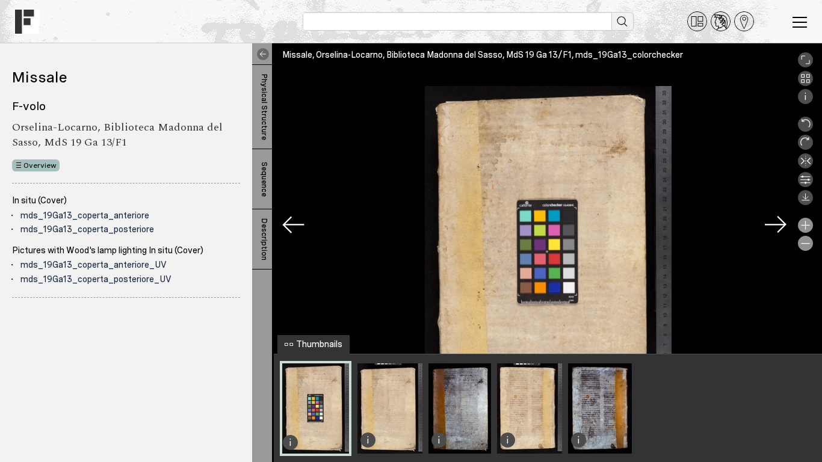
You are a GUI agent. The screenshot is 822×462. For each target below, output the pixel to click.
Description (264, 239)
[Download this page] (805, 202)
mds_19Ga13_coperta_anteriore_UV (93, 265)
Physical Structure (264, 107)
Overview (40, 165)
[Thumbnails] (805, 83)
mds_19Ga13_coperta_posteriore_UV (96, 279)
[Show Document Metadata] (805, 101)
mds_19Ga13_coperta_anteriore (84, 215)
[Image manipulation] (805, 184)
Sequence (264, 179)
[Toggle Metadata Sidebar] (260, 54)
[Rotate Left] (805, 129)
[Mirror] (805, 165)
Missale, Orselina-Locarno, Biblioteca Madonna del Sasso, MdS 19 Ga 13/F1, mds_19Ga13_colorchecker (482, 55)
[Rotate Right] (805, 147)
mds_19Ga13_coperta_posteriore (87, 229)
